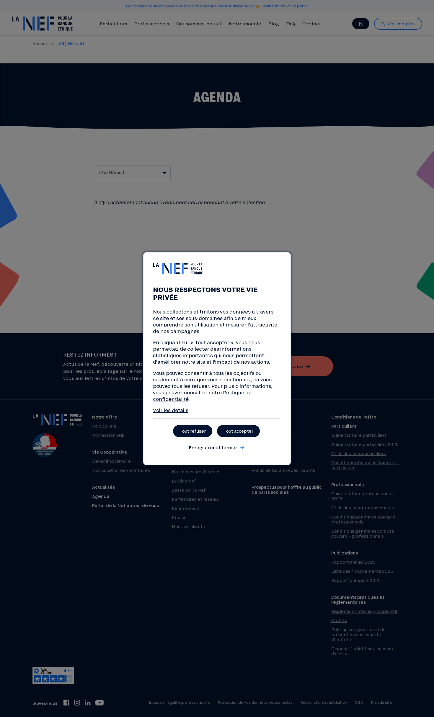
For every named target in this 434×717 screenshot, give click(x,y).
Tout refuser (193, 431)
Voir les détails (170, 410)
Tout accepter (238, 431)
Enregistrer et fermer (213, 447)
